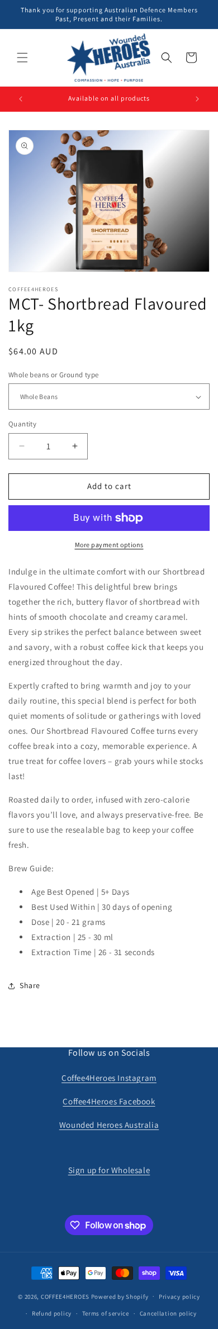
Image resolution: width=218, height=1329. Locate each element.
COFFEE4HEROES (65, 1296)
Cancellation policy (168, 1313)
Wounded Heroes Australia (109, 1124)
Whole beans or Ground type (53, 374)
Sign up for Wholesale (109, 1170)
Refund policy (52, 1313)
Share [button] (30, 985)
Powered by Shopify (120, 1296)
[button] (22, 57)
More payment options (109, 544)
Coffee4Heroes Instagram (109, 1077)
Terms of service (105, 1313)
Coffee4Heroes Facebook (109, 1101)
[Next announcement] (197, 99)
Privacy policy (179, 1296)
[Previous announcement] (20, 99)
